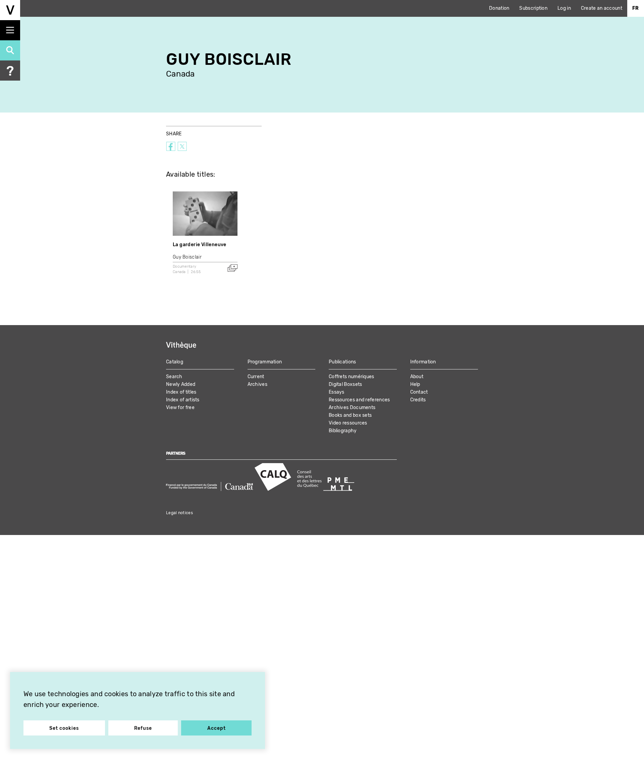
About (417, 377)
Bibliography (343, 431)
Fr (635, 8)
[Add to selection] (232, 268)
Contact (419, 392)
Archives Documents (352, 407)
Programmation (265, 362)
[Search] (10, 50)
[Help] (10, 70)
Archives (257, 384)
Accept (216, 728)
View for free (180, 407)
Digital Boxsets (345, 384)
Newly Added (180, 384)
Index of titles (181, 392)
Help (415, 384)
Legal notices (179, 512)
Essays (336, 392)
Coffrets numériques (351, 377)
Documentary (184, 266)
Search (174, 377)
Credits (418, 400)
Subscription (533, 8)
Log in (564, 8)
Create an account (601, 8)
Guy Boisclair (187, 257)
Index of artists (183, 400)
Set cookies (64, 728)
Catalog (174, 362)
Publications (342, 362)
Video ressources (348, 423)
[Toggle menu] (10, 30)
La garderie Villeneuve (199, 245)
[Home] (10, 10)
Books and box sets (350, 415)
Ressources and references (359, 400)
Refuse (143, 728)
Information (423, 362)
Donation (499, 8)
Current (256, 377)
